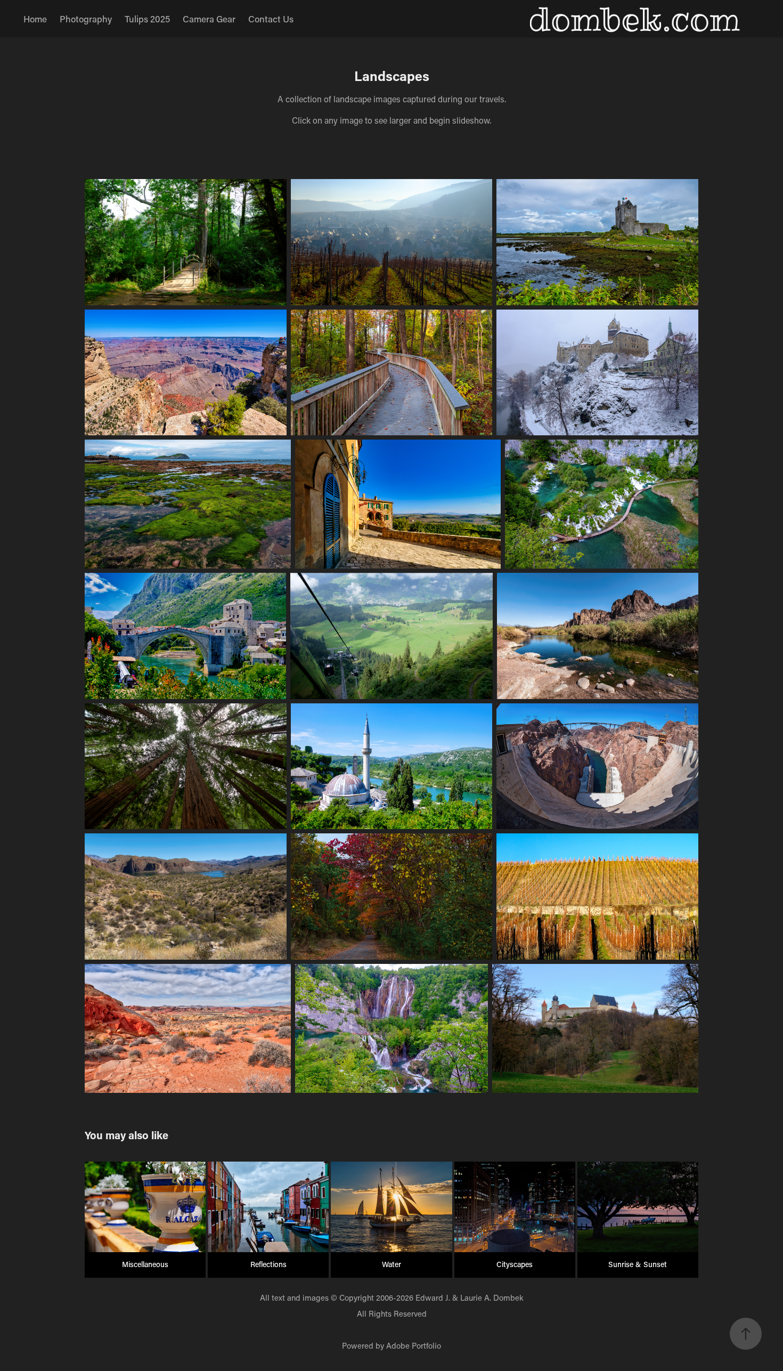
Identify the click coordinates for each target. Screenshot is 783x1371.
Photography (86, 19)
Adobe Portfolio (413, 1345)
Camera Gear (209, 19)
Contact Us (270, 19)
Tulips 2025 (147, 19)
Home (35, 19)
